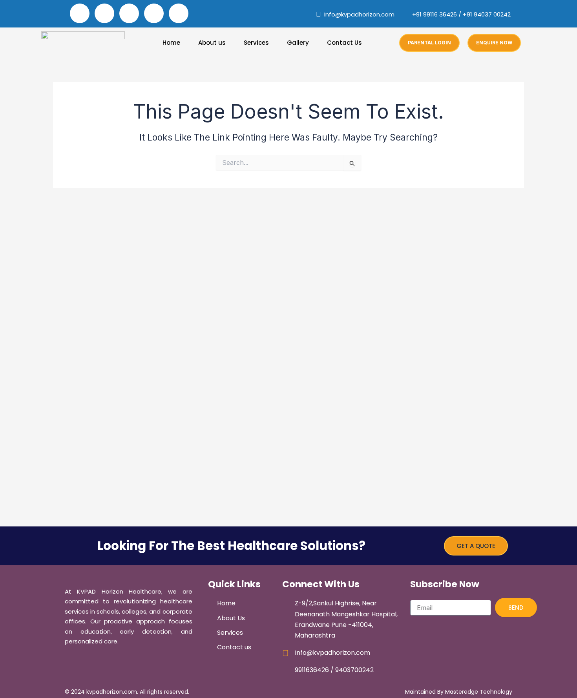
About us (212, 42)
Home (171, 42)
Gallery (298, 42)
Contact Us (344, 42)
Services (256, 42)
